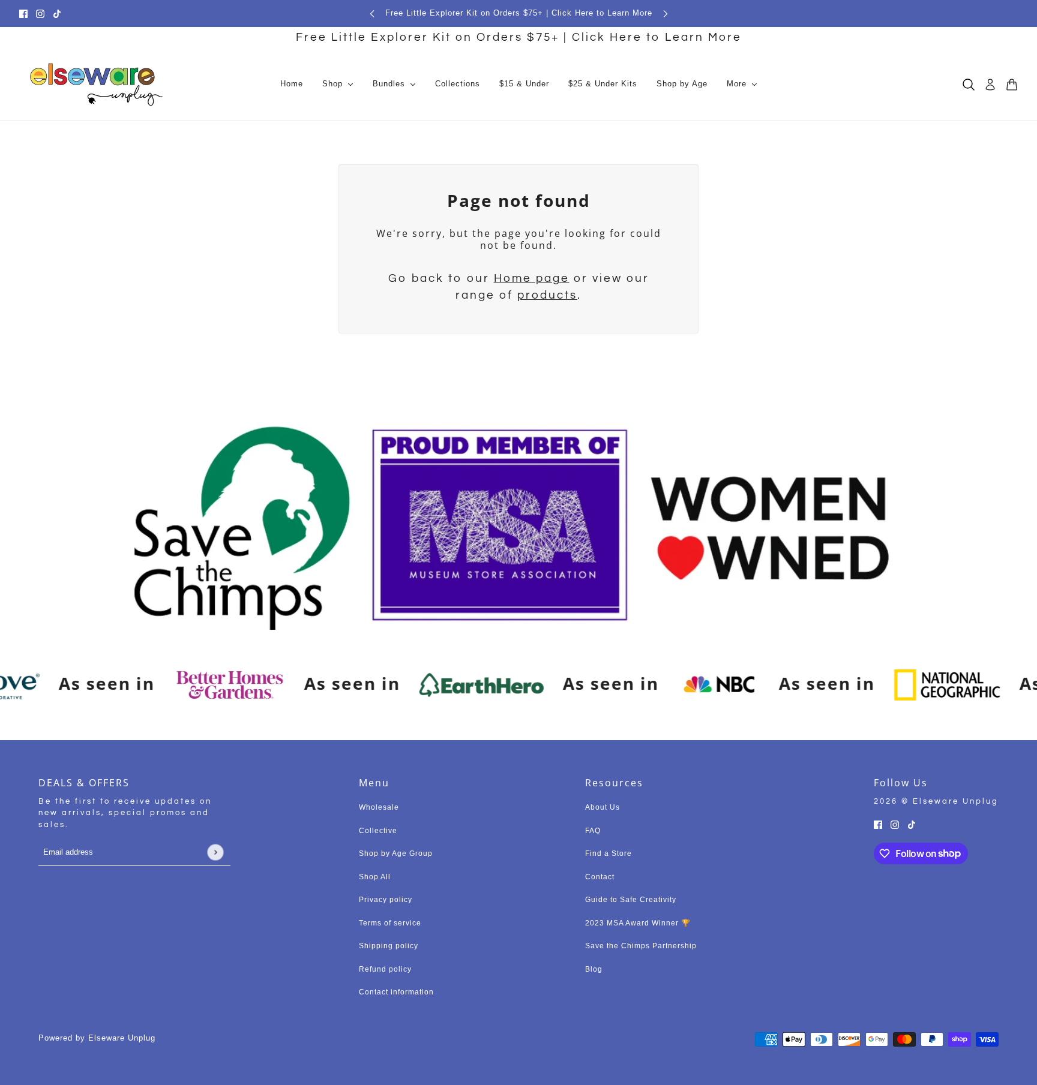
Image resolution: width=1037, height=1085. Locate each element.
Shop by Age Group (396, 853)
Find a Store (608, 853)
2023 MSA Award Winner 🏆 (638, 923)
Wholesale (379, 807)
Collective (378, 830)
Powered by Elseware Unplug (96, 1037)
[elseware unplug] (96, 85)
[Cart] (1012, 85)
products (547, 295)
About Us (602, 807)
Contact (600, 877)
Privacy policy (385, 899)
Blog (594, 969)
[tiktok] (57, 13)
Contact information (396, 992)
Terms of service (390, 923)
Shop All (375, 877)
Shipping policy (388, 946)
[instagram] (40, 13)
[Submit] (215, 852)
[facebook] (23, 13)
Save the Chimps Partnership (641, 946)
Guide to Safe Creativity (630, 899)
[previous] (372, 13)
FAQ (593, 830)
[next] (665, 13)
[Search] (969, 85)
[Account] (990, 85)
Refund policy (385, 969)
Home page (532, 278)
